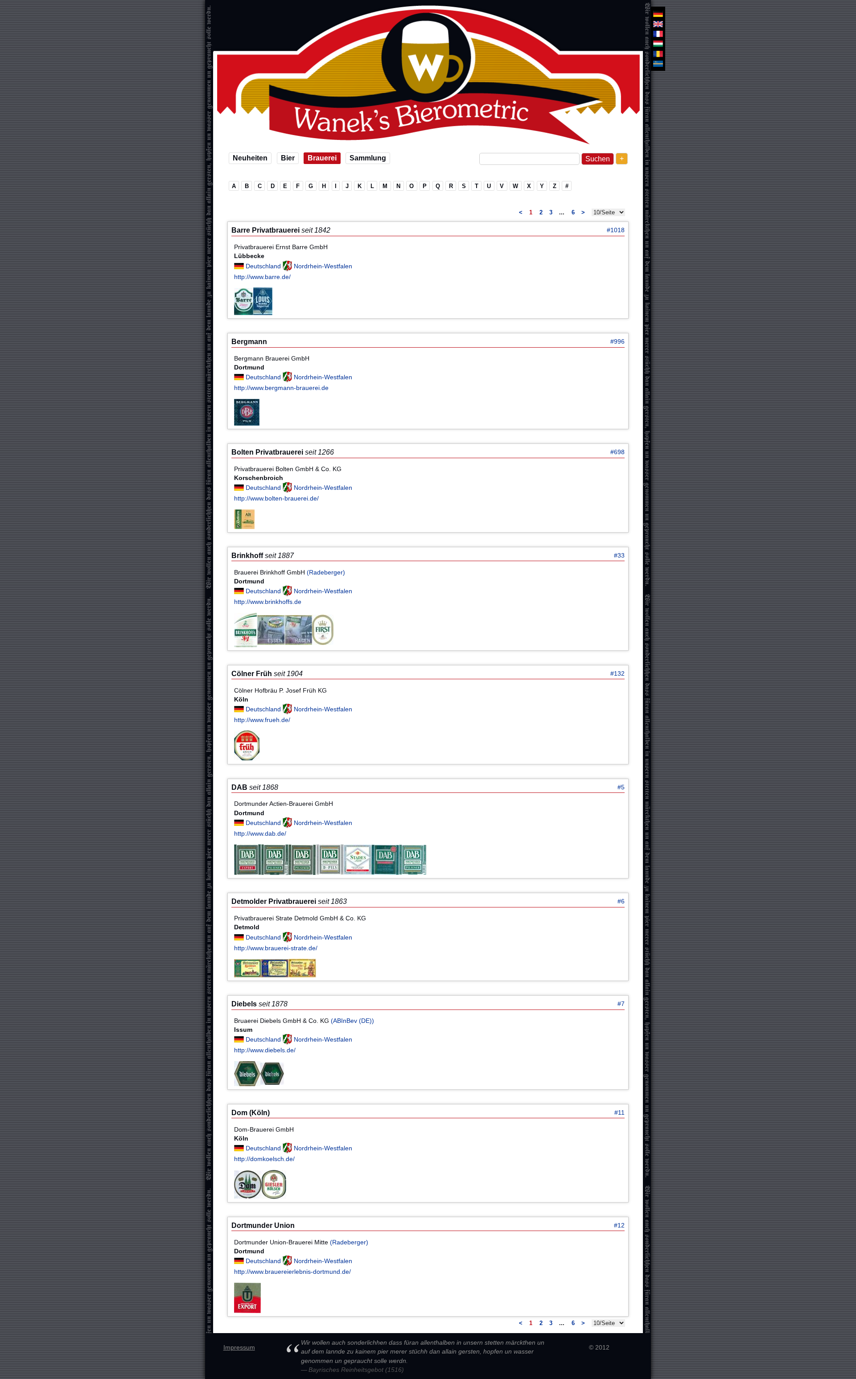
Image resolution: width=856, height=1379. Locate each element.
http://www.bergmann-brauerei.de (281, 387)
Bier (288, 158)
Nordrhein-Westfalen (323, 265)
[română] (658, 54)
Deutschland (264, 265)
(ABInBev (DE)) (352, 1020)
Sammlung (368, 158)
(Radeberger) (326, 572)
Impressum (239, 1347)
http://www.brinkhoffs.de (267, 601)
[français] (658, 34)
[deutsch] (658, 14)
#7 (621, 1003)
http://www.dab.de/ (260, 833)
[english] (658, 23)
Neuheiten (250, 158)
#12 (619, 1225)
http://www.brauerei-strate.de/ (275, 948)
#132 (617, 673)
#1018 (616, 230)
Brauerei (322, 158)
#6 (621, 901)
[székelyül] (658, 64)
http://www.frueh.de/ (262, 719)
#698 (617, 452)
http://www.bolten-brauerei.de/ (276, 498)
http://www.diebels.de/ (265, 1050)
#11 (619, 1112)
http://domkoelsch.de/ (264, 1158)
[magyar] (658, 43)
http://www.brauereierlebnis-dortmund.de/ (292, 1271)
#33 (619, 555)
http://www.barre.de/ (262, 276)
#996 (617, 341)
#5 (621, 787)
